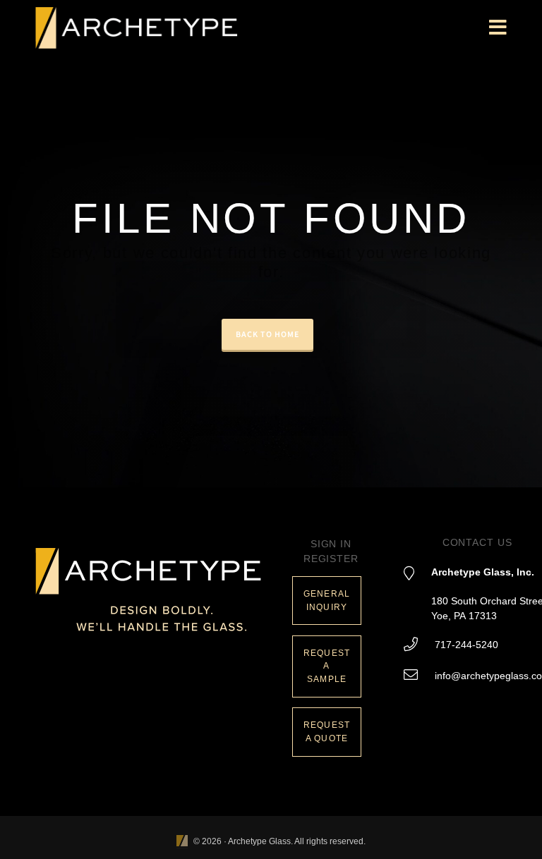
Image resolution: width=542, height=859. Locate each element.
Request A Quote (326, 732)
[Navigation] (498, 28)
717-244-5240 (466, 644)
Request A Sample (326, 666)
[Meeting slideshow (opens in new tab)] (182, 841)
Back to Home (267, 334)
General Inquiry (326, 600)
